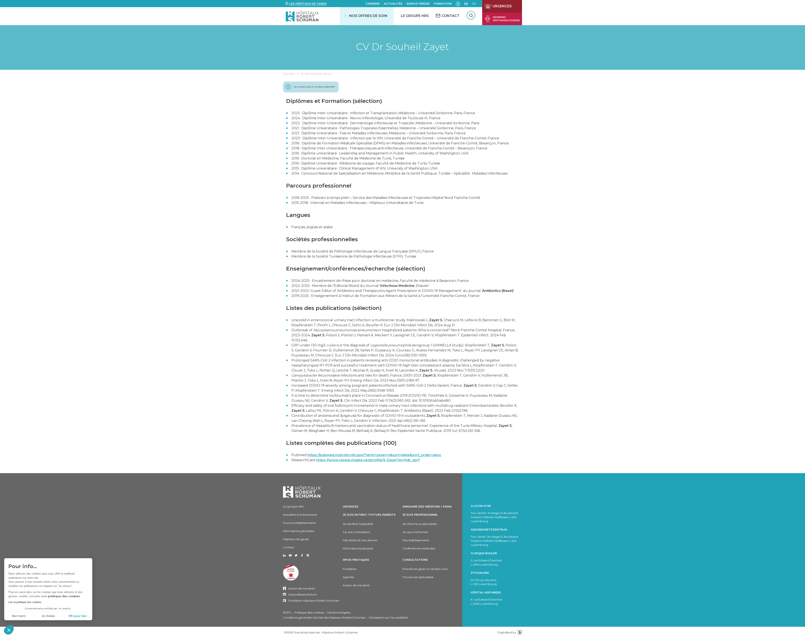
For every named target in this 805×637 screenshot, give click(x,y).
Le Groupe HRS (415, 16)
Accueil (289, 73)
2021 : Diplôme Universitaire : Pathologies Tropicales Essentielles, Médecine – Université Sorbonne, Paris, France (383, 128)
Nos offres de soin (368, 16)
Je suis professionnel (420, 514)
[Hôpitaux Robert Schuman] (302, 492)
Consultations (415, 559)
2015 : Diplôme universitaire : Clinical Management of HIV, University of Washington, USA (364, 168)
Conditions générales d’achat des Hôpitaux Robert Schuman (324, 617)
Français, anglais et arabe (318, 227)
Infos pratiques (356, 559)
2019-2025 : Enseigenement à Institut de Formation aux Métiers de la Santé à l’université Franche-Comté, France (385, 296)
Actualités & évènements (300, 514)
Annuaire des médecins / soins (427, 506)
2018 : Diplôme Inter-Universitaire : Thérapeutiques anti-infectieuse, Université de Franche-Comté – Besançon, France (389, 148)
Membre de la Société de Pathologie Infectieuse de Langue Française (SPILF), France (362, 251)
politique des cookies (64, 596)
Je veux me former (415, 532)
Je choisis (48, 616)
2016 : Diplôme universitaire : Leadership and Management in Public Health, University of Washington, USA (379, 153)
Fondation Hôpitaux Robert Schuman (313, 600)
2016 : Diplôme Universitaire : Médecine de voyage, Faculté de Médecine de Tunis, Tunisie (365, 163)
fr (466, 3)
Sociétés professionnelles (322, 239)
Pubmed (366, 455)
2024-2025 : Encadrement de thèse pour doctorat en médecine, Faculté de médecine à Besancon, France (380, 281)
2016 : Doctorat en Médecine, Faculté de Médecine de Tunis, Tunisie (348, 158)
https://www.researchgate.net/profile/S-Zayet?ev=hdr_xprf (368, 460)
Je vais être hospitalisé (358, 524)
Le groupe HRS (293, 506)
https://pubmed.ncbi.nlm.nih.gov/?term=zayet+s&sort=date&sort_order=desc (374, 455)
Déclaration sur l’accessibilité (388, 617)
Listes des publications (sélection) (334, 308)
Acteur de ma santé (301, 588)
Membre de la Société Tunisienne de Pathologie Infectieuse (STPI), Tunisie (353, 256)
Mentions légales (338, 612)
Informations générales (298, 531)
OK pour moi (78, 616)
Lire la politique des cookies (25, 602)
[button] (9, 630)
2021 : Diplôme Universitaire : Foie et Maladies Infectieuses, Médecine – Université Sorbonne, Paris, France (378, 133)
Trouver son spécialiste (418, 577)
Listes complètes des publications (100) (341, 443)
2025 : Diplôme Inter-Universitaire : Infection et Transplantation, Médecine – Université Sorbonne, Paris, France (383, 113)
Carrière (373, 3)
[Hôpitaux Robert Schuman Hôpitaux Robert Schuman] (302, 16)
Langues (298, 215)
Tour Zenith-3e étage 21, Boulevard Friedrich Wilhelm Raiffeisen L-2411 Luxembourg (494, 540)
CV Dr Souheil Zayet (402, 46)
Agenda (348, 577)
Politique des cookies (309, 612)
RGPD (287, 612)
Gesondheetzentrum (302, 594)
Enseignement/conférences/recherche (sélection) (355, 268)
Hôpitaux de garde (296, 539)
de (474, 3)
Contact (288, 547)
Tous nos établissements (299, 522)
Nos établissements (415, 540)
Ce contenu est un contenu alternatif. (314, 86)
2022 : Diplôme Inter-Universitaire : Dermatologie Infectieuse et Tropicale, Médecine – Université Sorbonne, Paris (385, 123)
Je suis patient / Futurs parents (369, 514)
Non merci (19, 616)
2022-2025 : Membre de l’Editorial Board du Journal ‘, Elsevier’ (360, 286)
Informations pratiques (358, 548)
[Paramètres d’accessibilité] (458, 3)
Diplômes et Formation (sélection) (334, 101)
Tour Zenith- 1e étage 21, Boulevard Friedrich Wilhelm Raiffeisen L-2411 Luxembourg (494, 517)
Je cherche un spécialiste (419, 524)
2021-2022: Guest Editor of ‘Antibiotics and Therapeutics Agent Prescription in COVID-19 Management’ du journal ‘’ (402, 291)
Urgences (350, 506)
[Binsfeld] (519, 632)
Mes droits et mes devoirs (360, 540)
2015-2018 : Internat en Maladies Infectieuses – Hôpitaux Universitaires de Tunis (357, 203)
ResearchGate (355, 460)
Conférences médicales (418, 548)
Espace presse (418, 3)
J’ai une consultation (356, 532)
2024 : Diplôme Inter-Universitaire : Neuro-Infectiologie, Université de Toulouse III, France (365, 118)
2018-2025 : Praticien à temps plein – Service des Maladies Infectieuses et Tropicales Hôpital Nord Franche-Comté (385, 198)
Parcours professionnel (318, 185)
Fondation (443, 3)
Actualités (393, 3)
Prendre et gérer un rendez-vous (425, 569)
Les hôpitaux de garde (308, 3)
